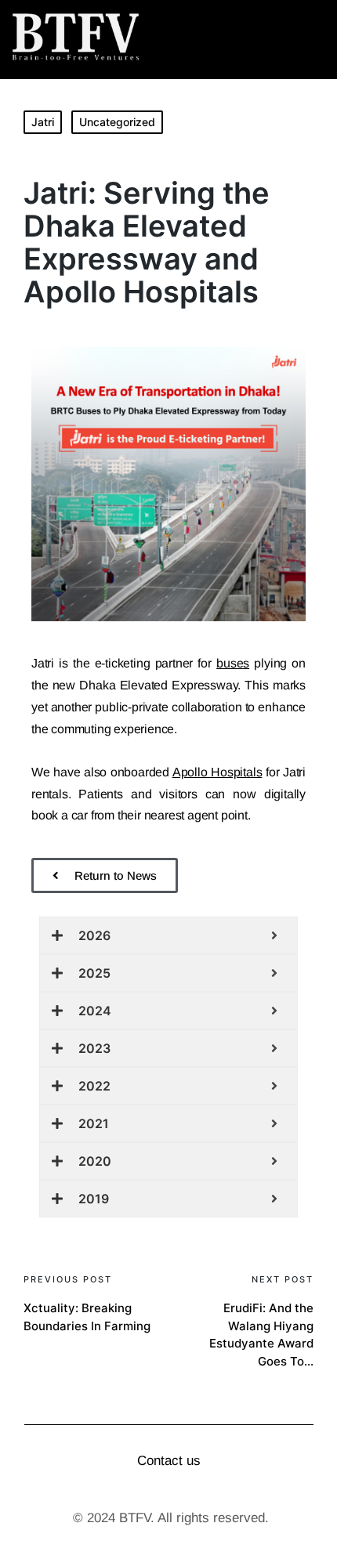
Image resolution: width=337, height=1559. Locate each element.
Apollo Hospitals (217, 772)
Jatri (42, 121)
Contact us (169, 1460)
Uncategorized (117, 121)
